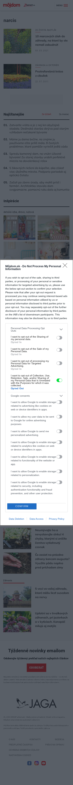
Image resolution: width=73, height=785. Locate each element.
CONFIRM (22, 506)
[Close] (66, 266)
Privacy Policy (56, 518)
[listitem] (36, 329)
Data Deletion (16, 518)
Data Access (36, 518)
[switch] (59, 337)
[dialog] (36, 393)
